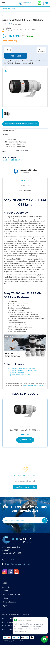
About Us (6, 587)
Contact (5, 591)
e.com (42, 385)
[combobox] (25, 8)
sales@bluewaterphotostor (31, 385)
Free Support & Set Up (28, 170)
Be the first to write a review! (25, 487)
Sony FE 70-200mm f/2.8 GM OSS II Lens (25, 430)
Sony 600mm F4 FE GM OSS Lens (19, 375)
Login (4, 605)
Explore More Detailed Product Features (21, 124)
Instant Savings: (9, 130)
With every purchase (26, 173)
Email (4, 160)
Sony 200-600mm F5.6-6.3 (16, 372)
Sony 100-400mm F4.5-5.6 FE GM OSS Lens (22, 370)
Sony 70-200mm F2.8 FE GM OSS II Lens (21, 368)
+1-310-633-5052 (15, 160)
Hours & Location (9, 602)
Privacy (5, 598)
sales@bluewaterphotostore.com (20, 564)
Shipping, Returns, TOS (11, 594)
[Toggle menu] (7, 3)
